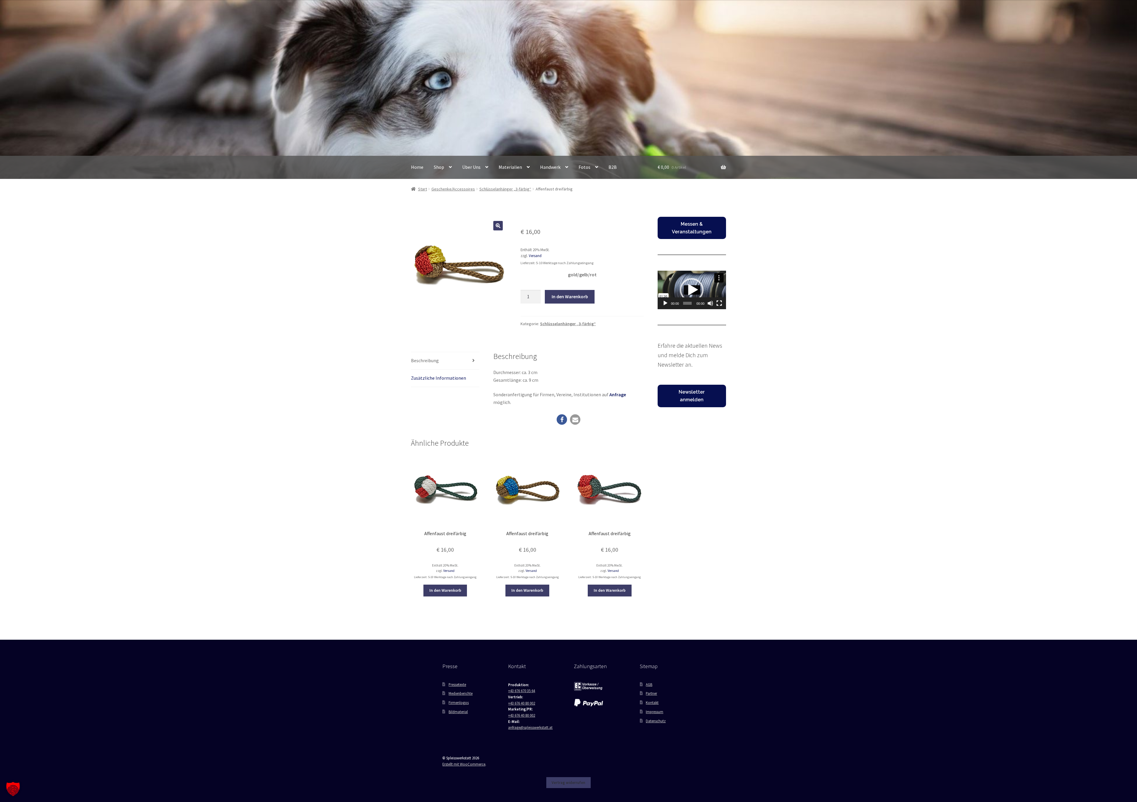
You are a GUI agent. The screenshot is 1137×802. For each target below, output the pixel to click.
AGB (649, 684)
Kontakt (652, 702)
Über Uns (471, 167)
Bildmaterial (458, 711)
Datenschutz (656, 720)
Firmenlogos (459, 702)
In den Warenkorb (570, 296)
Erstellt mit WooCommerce (463, 764)
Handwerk (550, 167)
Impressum (654, 711)
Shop (439, 167)
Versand (535, 255)
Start (422, 189)
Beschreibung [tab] (425, 360)
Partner (651, 693)
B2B (612, 167)
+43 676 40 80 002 (521, 703)
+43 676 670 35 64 (521, 690)
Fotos (584, 167)
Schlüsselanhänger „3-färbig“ (505, 189)
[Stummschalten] (710, 303)
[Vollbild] (719, 303)
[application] (692, 290)
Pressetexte (457, 684)
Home (417, 167)
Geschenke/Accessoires (453, 189)
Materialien (510, 167)
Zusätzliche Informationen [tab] (438, 378)
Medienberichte (461, 693)
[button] (498, 225)
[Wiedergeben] (665, 303)
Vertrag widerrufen (568, 782)
